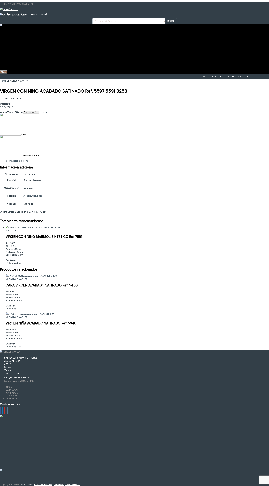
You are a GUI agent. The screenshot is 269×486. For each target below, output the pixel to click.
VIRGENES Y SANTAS (17, 278)
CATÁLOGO (216, 76)
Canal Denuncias (72, 485)
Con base (37, 195)
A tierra (27, 195)
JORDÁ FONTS (10, 9)
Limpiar (43, 112)
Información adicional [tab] (17, 160)
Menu (3, 72)
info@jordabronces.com (17, 377)
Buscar (170, 21)
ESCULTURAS (13, 230)
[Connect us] (0, 410)
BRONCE (15, 395)
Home (3, 80)
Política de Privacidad (43, 485)
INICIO (201, 76)
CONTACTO (253, 76)
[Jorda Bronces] (14, 69)
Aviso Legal (59, 485)
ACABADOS (233, 76)
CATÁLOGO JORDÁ (37, 14)
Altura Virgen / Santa (11, 112)
